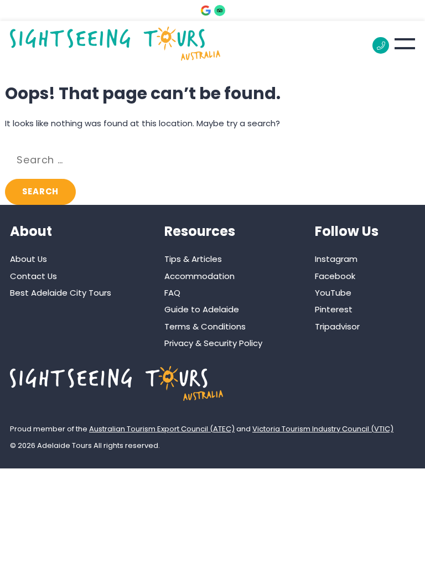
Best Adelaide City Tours (60, 292)
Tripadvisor (337, 326)
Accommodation (199, 276)
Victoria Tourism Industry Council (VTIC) (322, 429)
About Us (28, 259)
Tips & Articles (193, 259)
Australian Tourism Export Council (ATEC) (162, 429)
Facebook (335, 276)
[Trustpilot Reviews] (219, 10)
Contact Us (33, 276)
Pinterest (334, 309)
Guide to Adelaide (201, 309)
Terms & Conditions (205, 326)
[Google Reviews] (205, 10)
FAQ (172, 292)
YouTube (333, 292)
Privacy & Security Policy (213, 343)
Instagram (336, 259)
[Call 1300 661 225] (380, 45)
